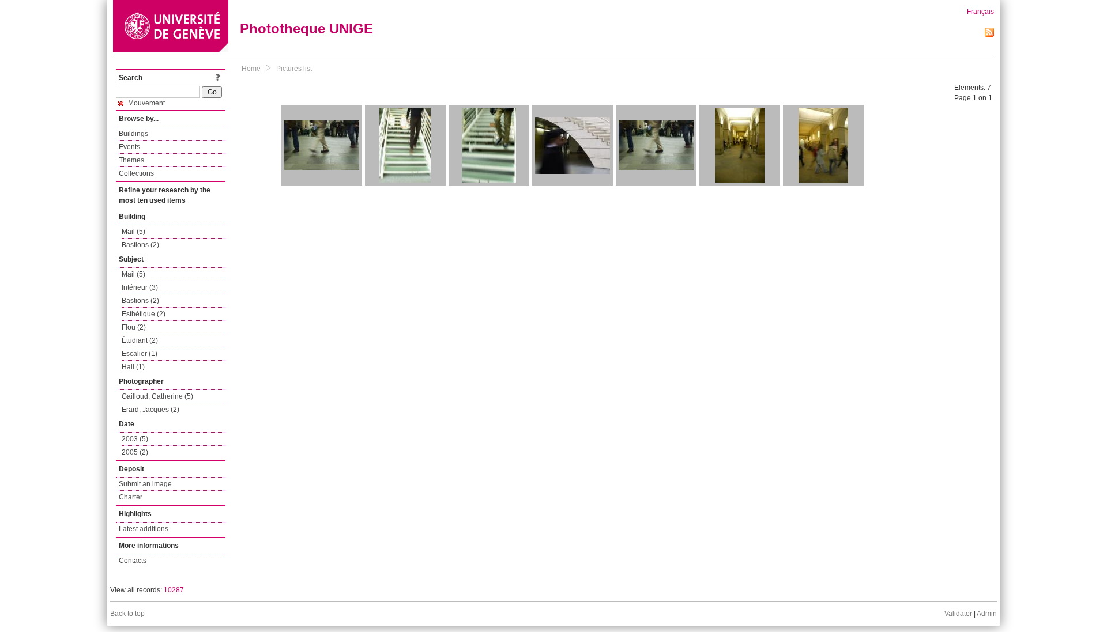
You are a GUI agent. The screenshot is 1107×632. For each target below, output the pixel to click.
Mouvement (145, 103)
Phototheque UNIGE (306, 28)
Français (980, 11)
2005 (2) (135, 452)
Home (251, 69)
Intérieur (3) (140, 287)
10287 (174, 590)
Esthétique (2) (143, 314)
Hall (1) (133, 367)
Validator (958, 614)
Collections (136, 173)
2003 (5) (135, 439)
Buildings (133, 134)
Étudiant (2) (140, 340)
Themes (131, 160)
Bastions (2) (140, 245)
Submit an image (145, 484)
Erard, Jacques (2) (150, 410)
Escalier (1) (139, 354)
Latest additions (143, 529)
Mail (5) (133, 232)
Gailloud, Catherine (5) (157, 396)
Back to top (127, 614)
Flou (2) (134, 327)
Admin (987, 614)
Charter (130, 497)
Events (129, 147)
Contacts (132, 561)
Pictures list (294, 69)
